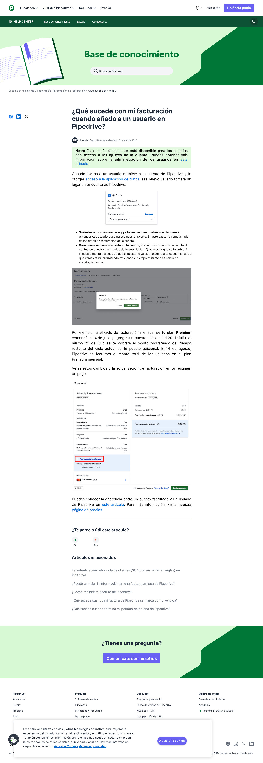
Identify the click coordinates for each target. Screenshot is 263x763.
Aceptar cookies (172, 740)
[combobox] (198, 8)
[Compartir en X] (26, 116)
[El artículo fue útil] (75, 540)
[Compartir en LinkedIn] (18, 116)
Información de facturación (69, 90)
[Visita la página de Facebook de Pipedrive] (228, 745)
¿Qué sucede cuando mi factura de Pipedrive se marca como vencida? (125, 600)
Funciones (27, 8)
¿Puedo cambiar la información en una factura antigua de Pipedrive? (123, 583)
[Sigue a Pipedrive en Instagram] (236, 745)
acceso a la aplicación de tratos (112, 179)
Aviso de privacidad (92, 746)
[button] (14, 739)
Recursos (86, 8)
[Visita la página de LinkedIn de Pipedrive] (251, 744)
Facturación (44, 90)
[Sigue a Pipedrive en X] (244, 745)
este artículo (113, 504)
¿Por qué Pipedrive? (57, 8)
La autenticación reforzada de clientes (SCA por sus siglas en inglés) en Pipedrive (126, 572)
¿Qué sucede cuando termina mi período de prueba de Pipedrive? (121, 609)
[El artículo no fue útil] (96, 540)
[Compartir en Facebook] (11, 116)
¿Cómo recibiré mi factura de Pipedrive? (102, 592)
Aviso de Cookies (66, 746)
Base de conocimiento (21, 90)
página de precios (87, 510)
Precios (106, 8)
